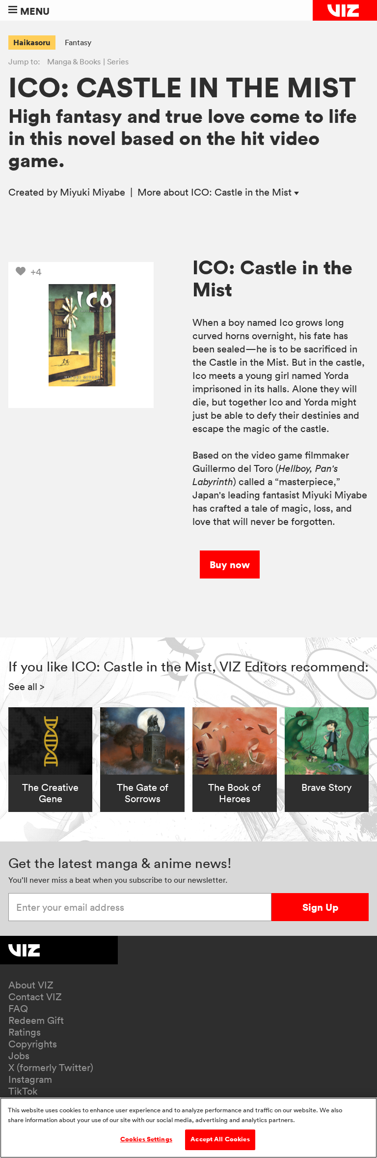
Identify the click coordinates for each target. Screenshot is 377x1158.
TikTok (23, 1091)
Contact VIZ (35, 997)
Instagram (30, 1079)
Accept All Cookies (219, 1139)
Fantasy (78, 42)
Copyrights (32, 1044)
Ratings (24, 1032)
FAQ (18, 1008)
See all (26, 687)
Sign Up (320, 907)
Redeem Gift (36, 1020)
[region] (188, 1128)
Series (118, 61)
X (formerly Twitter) (50, 1067)
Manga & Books (74, 61)
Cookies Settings (146, 1139)
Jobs (18, 1056)
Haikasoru (32, 42)
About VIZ (31, 985)
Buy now (230, 564)
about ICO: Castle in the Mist (215, 192)
